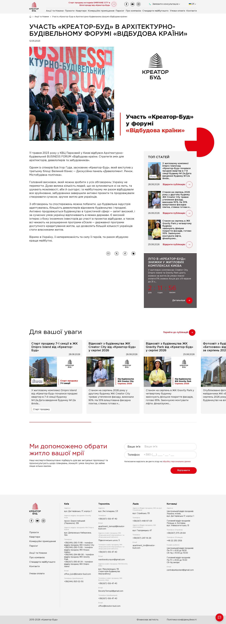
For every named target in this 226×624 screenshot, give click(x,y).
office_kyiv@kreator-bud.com (77, 574)
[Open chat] (219, 617)
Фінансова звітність (147, 620)
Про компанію (133, 11)
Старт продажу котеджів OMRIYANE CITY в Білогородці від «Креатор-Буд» (89, 4)
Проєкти (69, 11)
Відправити (183, 470)
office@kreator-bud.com (109, 606)
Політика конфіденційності (182, 620)
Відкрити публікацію (174, 185)
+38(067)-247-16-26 (142, 538)
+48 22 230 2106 (174, 540)
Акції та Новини (55, 11)
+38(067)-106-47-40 (107, 519)
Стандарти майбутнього (155, 11)
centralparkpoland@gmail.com (180, 570)
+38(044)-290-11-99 (73, 547)
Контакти (191, 11)
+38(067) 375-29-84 (176, 533)
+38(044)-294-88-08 (74, 554)
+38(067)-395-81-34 (73, 562)
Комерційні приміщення (101, 11)
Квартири (81, 11)
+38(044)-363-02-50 (73, 581)
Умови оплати (177, 11)
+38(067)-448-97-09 (142, 521)
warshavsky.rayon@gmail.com (111, 559)
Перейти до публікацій (175, 332)
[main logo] (34, 6)
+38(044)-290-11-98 (73, 543)
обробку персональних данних (177, 461)
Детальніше (178, 300)
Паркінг (120, 11)
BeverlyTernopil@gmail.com (110, 591)
